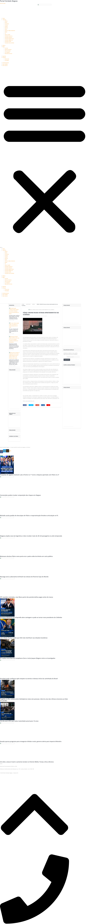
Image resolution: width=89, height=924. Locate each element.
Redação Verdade (30, 315)
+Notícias (4, 19)
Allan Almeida (7, 50)
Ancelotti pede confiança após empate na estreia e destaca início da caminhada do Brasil (14, 317)
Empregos (7, 60)
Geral (6, 29)
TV (5, 33)
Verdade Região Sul (9, 40)
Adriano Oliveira (8, 49)
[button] (44, 157)
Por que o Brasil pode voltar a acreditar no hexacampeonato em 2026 (13, 330)
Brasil (6, 22)
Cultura (6, 25)
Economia (7, 23)
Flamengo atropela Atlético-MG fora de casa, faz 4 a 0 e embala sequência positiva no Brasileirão (14, 346)
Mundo (6, 27)
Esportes (4, 56)
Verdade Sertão (8, 41)
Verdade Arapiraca (8, 36)
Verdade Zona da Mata (9, 42)
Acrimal (6, 48)
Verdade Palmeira (8, 37)
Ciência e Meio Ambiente (10, 30)
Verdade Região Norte (9, 38)
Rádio (6, 31)
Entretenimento (5, 62)
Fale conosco (5, 65)
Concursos (7, 58)
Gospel (6, 26)
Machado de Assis (8, 53)
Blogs (3, 46)
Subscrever (67, 359)
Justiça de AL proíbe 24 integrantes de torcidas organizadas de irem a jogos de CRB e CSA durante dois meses (14, 362)
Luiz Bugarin (7, 52)
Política (3, 45)
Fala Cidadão (5, 64)
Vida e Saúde (7, 34)
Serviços (4, 57)
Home (3, 18)
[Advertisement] (22, 300)
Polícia (6, 21)
